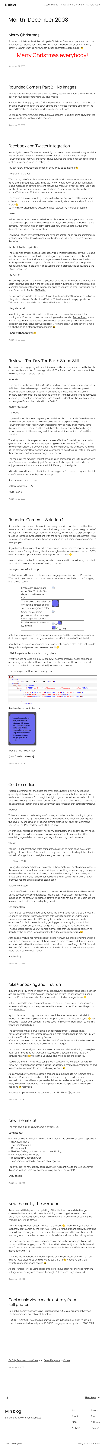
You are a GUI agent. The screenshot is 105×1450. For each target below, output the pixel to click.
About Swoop (51, 4)
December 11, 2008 (16, 1099)
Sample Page (93, 4)
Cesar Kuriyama (52, 1360)
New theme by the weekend (34, 1203)
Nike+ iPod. (19, 1009)
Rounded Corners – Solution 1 (35, 519)
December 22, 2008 (16, 125)
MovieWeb (22, 406)
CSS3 (93, 551)
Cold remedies (21, 784)
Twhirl (33, 222)
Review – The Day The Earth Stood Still (43, 360)
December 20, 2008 (16, 339)
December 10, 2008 (16, 1183)
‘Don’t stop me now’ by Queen (35, 1037)
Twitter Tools (80, 317)
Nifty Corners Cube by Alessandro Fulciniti (50, 114)
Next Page (92, 1397)
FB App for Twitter (17, 269)
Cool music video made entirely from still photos (42, 1302)
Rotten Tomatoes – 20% (20, 485)
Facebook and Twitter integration (39, 146)
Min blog (10, 4)
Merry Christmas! (24, 35)
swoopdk (43, 167)
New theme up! (22, 1120)
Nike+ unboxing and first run (34, 984)
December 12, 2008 (16, 963)
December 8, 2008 (16, 1367)
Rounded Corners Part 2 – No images (42, 87)
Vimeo (66, 1360)
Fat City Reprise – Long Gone (23, 1360)
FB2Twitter (14, 274)
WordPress (95, 1443)
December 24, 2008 (16, 66)
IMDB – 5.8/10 (15, 491)
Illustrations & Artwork (72, 4)
